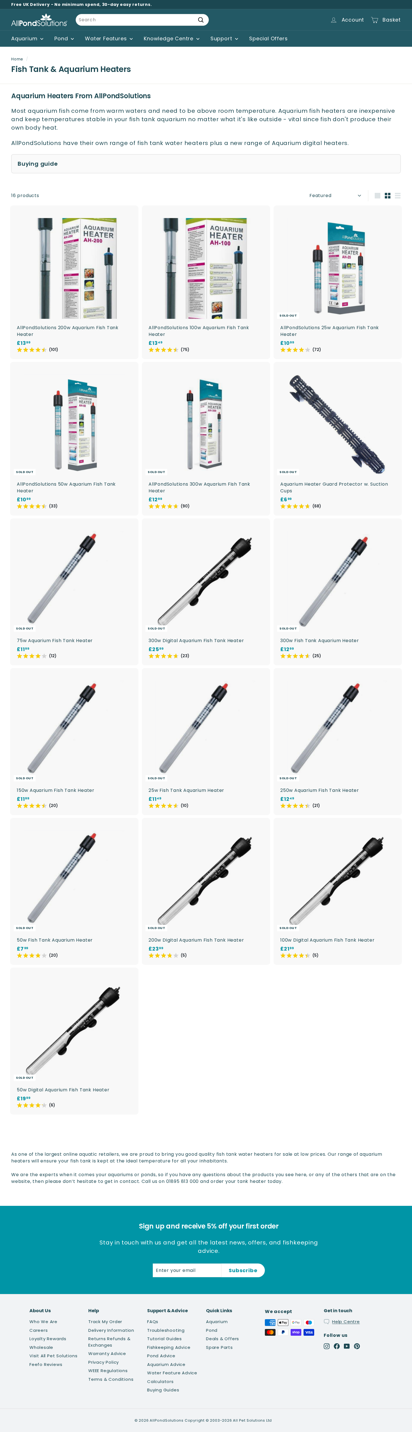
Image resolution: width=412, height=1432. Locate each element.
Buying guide (38, 164)
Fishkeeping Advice (168, 1347)
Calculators (160, 1381)
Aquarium (25, 38)
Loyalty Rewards (47, 1339)
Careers (38, 1330)
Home (17, 59)
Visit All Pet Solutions (53, 1356)
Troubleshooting (166, 1330)
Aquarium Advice (166, 1364)
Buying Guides (163, 1390)
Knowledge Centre (169, 38)
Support (222, 38)
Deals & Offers (222, 1339)
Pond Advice (161, 1356)
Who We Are (43, 1322)
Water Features (106, 38)
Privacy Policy (103, 1362)
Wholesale (41, 1347)
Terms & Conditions (110, 1379)
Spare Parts (219, 1347)
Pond (62, 38)
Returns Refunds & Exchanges (109, 1342)
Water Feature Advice (172, 1373)
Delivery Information (111, 1330)
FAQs (152, 1322)
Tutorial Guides (164, 1339)
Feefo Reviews (45, 1364)
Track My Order (105, 1322)
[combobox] (142, 20)
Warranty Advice (107, 1353)
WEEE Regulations (108, 1370)
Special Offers (268, 38)
